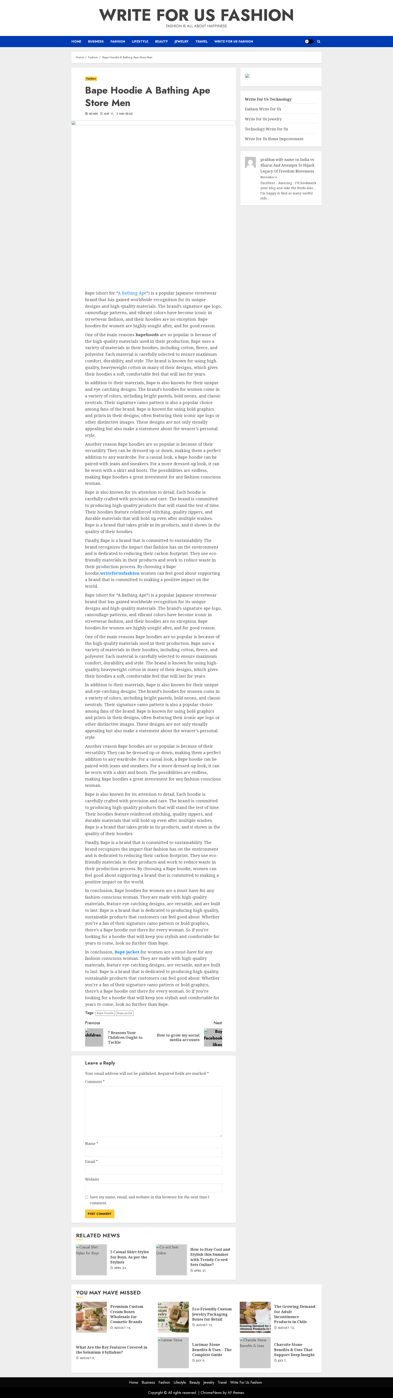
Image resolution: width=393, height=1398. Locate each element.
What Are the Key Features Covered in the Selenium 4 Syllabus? (111, 1350)
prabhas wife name (277, 159)
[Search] (319, 41)
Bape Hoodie (105, 1013)
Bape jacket (124, 1013)
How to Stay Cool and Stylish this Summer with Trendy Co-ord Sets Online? (171, 1259)
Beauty (161, 41)
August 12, (204, 1325)
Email (91, 1161)
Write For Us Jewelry (263, 119)
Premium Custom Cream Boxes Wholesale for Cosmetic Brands (91, 1317)
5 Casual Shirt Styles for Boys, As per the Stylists (91, 1259)
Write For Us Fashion (196, 15)
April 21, (200, 1271)
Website (92, 1179)
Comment (95, 1081)
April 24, (120, 1268)
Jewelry (182, 41)
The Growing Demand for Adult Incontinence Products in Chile (255, 1317)
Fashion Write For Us (263, 109)
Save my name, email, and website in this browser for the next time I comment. (149, 1200)
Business (96, 41)
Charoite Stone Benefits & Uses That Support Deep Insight (255, 1352)
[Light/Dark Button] (309, 41)
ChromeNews (211, 1392)
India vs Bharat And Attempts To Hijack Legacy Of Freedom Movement (287, 165)
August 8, (87, 1358)
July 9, (200, 1361)
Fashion (118, 41)
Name (91, 1143)
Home (76, 41)
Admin (93, 114)
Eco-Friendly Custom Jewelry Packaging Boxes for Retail (173, 1317)
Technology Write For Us (266, 129)
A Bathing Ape (132, 293)
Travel (201, 41)
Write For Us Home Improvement (274, 138)
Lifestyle (140, 41)
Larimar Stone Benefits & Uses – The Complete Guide (173, 1352)
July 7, (282, 1361)
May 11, (109, 114)
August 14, (122, 1328)
